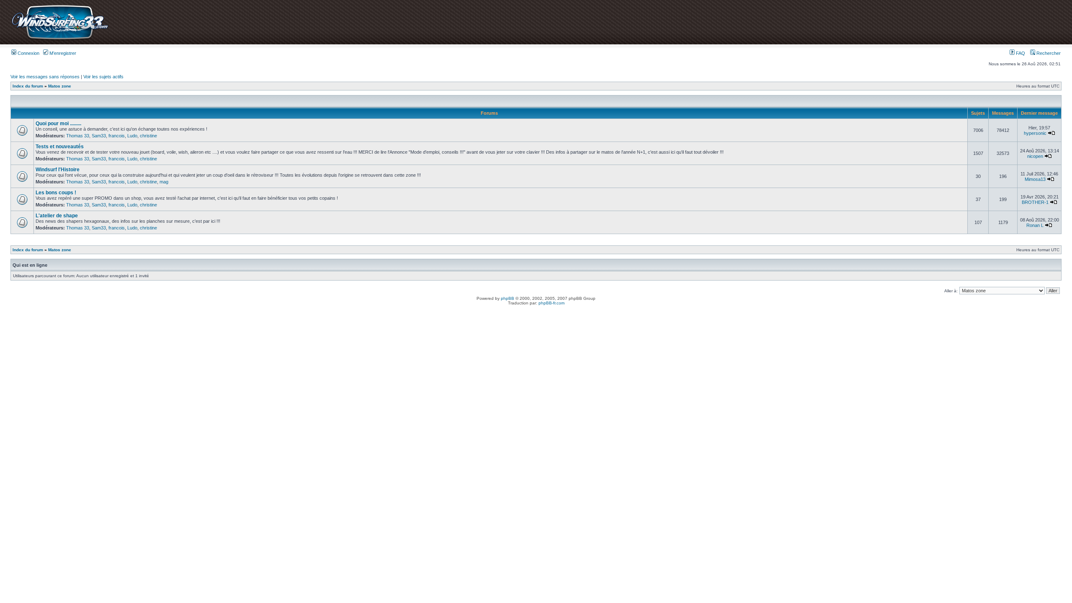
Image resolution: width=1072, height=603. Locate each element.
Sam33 (99, 135)
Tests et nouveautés (60, 146)
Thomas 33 (77, 135)
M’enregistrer (62, 53)
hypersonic (1035, 133)
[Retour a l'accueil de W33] (59, 39)
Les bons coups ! (56, 193)
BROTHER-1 (1035, 202)
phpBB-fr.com (551, 303)
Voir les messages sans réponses (45, 76)
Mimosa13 (1035, 179)
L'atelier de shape (57, 216)
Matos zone (59, 86)
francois (116, 135)
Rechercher (1048, 53)
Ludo (132, 135)
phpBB (507, 298)
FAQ (1020, 53)
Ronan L (1035, 225)
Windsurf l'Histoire (58, 170)
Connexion (27, 53)
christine (148, 135)
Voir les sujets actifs (103, 76)
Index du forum (28, 86)
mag (164, 181)
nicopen (1035, 156)
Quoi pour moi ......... (58, 123)
